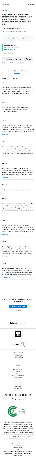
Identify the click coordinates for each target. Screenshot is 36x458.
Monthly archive (18, 382)
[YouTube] (23, 395)
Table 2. (4, 163)
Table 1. (4, 102)
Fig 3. (3, 141)
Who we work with (18, 369)
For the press (18, 384)
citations (22, 63)
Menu (29, 4)
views (5, 63)
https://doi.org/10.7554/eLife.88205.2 (12, 31)
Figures (16, 71)
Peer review (25, 71)
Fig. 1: (4, 82)
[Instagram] (19, 395)
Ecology (4, 10)
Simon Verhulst (19, 28)
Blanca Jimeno (8, 28)
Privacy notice (18, 310)
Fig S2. (4, 241)
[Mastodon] (16, 395)
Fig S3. (4, 263)
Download (9, 59)
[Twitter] (13, 395)
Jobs (18, 367)
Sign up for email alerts (18, 306)
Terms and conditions (18, 375)
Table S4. (5, 198)
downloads (14, 63)
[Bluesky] (6, 395)
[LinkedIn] (9, 395)
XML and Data (18, 388)
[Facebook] (29, 395)
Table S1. (5, 185)
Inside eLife (18, 380)
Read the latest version (18, 39)
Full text (9, 71)
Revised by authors (10, 49)
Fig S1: (4, 220)
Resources (18, 386)
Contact (18, 373)
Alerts (18, 371)
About (18, 365)
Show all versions (9, 53)
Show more (5, 134)
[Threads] (26, 395)
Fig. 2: (4, 120)
